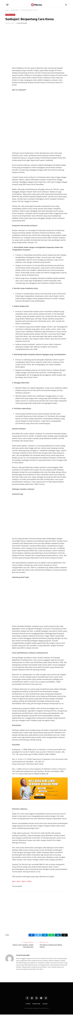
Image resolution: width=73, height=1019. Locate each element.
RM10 (24, 881)
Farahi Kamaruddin (22, 23)
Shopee (44, 1004)
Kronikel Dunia (10, 14)
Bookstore (36, 1004)
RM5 (18, 881)
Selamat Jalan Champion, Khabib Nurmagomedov (23, 946)
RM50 (29, 881)
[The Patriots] (36, 4)
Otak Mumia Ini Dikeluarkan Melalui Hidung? (51, 946)
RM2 (13, 881)
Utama (28, 1004)
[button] (7, 5)
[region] (40, 121)
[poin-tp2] (40, 799)
